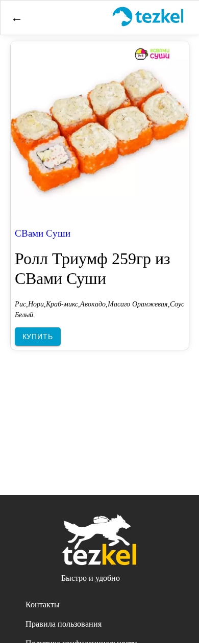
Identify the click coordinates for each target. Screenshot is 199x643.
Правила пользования (64, 624)
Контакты (43, 604)
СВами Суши (42, 233)
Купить (37, 336)
